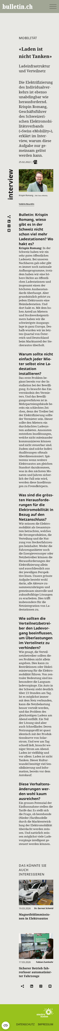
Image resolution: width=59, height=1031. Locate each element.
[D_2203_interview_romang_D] (35, 162)
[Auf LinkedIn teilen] (9, 221)
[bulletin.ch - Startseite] (17, 6)
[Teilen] (9, 216)
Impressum (45, 1024)
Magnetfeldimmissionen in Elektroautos (34, 916)
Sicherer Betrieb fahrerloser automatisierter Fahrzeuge (35, 972)
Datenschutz (25, 1024)
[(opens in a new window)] (45, 1012)
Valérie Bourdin (26, 204)
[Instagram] (9, 225)
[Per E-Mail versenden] (9, 230)
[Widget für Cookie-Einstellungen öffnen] (6, 1025)
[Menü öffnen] (53, 6)
